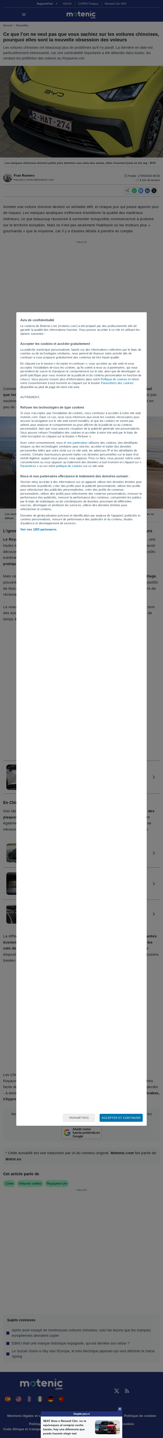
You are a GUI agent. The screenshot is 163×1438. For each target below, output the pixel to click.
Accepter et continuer (121, 1117)
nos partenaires (77, 442)
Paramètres (28, 466)
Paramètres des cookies (117, 383)
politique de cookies (69, 466)
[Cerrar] (119, 1409)
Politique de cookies (114, 379)
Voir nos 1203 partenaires (38, 529)
